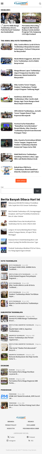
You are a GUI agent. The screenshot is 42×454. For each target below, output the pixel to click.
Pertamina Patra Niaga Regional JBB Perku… (23, 382)
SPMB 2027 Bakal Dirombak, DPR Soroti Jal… (24, 397)
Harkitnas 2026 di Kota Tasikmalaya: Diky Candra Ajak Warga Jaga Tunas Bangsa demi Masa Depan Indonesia (26, 100)
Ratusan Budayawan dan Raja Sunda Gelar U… (23, 358)
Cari (2, 187)
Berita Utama (13, 274)
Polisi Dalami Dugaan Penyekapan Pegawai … (22, 277)
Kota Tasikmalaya (15, 265)
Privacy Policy (10, 425)
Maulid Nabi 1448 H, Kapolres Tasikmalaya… (20, 330)
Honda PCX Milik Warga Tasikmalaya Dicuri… (23, 319)
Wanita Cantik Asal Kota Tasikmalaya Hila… (23, 304)
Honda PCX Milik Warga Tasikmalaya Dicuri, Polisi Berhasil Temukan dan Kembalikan (10, 29)
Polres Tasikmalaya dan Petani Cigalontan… (21, 339)
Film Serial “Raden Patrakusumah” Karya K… (23, 349)
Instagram (12, 441)
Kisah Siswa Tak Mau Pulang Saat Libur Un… (24, 406)
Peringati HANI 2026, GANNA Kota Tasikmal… (22, 268)
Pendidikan (12, 394)
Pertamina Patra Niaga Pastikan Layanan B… (21, 373)
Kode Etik (11, 428)
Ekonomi (12, 370)
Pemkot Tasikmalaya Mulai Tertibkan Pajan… (23, 295)
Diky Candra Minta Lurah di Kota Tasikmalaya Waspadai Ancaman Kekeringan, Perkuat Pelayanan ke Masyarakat (27, 48)
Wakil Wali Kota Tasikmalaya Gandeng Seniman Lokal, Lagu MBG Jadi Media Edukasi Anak (26, 156)
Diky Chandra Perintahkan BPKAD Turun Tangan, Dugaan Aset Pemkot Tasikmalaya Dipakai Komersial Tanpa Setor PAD (27, 143)
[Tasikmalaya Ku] (21, 3)
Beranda (11, 422)
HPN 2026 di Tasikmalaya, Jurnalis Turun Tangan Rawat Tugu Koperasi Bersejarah (27, 113)
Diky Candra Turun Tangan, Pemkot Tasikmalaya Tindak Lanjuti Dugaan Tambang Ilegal (26, 87)
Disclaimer (31, 425)
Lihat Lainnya (21, 181)
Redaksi (31, 422)
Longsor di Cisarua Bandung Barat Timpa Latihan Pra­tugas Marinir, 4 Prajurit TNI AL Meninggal (22, 232)
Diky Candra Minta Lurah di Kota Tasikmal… (22, 286)
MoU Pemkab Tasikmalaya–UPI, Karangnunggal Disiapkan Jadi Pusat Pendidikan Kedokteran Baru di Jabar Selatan (25, 213)
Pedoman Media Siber (31, 428)
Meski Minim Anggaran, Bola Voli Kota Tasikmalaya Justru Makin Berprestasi (27, 61)
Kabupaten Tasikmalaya (16, 316)
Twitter (12, 437)
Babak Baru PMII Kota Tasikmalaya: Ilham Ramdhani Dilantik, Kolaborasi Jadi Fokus (26, 169)
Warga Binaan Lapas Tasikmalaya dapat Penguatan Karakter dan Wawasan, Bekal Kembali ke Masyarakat (27, 74)
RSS (32, 441)
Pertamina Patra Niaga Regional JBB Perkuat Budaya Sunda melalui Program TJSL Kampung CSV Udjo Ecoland (31, 30)
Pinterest (32, 437)
